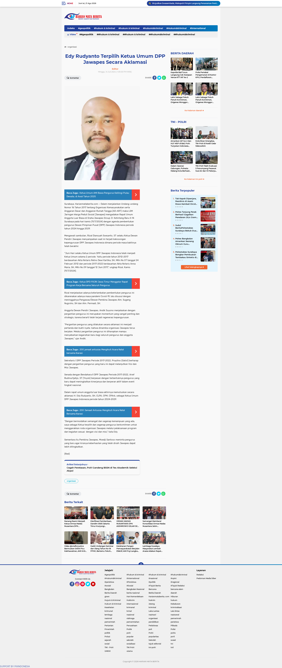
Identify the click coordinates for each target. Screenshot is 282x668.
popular (130, 636)
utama (129, 651)
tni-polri (152, 647)
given (107, 596)
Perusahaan (132, 625)
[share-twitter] (159, 78)
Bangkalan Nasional (135, 589)
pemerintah (110, 622)
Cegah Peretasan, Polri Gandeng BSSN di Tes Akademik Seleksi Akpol (102, 469)
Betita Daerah (155, 593)
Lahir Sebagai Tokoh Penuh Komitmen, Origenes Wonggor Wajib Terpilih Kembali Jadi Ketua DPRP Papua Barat (181, 100)
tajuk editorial (155, 644)
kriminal (152, 607)
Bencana (152, 589)
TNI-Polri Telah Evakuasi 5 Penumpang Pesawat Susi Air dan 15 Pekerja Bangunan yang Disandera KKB (206, 168)
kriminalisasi (176, 607)
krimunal (109, 611)
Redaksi (200, 575)
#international (198, 28)
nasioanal (175, 615)
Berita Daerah (111, 593)
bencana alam (177, 589)
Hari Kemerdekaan (135, 596)
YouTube (95, 587)
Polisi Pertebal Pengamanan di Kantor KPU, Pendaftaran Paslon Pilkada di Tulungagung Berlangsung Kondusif (205, 75)
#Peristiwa (131, 582)
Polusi (107, 636)
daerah (174, 593)
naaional (130, 615)
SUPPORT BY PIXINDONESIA (15, 666)
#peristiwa (109, 582)
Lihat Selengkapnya (194, 267)
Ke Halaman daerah (194, 110)
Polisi (173, 629)
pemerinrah (176, 618)
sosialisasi (131, 644)
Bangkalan (109, 589)
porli (173, 636)
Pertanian (109, 625)
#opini (173, 578)
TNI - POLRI (178, 122)
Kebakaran (175, 604)
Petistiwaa (153, 625)
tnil (172, 647)
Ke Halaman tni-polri (193, 179)
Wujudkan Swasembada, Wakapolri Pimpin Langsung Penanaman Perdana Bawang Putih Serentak (185, 3)
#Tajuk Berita (155, 586)
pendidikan (154, 622)
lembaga (108, 615)
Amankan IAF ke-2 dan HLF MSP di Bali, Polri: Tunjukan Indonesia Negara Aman (181, 143)
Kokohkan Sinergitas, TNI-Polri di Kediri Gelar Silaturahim (205, 143)
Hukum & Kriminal (113, 604)
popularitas (154, 636)
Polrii (151, 633)
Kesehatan (109, 607)
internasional (132, 604)
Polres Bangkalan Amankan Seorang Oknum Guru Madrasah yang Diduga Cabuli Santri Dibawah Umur (185, 241)
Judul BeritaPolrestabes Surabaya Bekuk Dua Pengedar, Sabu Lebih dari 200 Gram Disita (186, 228)
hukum (174, 600)
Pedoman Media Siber (206, 578)
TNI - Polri (109, 647)
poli (150, 629)
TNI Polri (130, 647)
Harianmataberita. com (159, 596)
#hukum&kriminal (153, 28)
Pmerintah (109, 629)
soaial (173, 640)
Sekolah (152, 640)
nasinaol (152, 615)
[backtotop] (141, 565)
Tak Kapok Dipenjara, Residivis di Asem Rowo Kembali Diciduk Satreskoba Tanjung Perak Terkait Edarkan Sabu (186, 201)
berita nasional (133, 593)
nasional (108, 618)
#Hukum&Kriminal (176, 28)
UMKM (107, 651)
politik (107, 633)
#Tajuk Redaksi (177, 586)
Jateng (152, 604)
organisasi (71, 481)
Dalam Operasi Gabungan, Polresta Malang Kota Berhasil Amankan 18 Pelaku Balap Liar (180, 168)
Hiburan (174, 596)
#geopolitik (84, 28)
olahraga (130, 618)
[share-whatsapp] (164, 78)
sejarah (108, 640)
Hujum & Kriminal (112, 600)
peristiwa (175, 622)
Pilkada (174, 625)
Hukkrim (131, 600)
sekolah (130, 640)
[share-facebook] (154, 78)
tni (172, 644)
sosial (107, 644)
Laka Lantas (154, 611)
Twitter (89, 587)
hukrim (152, 600)
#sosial (108, 586)
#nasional (153, 578)
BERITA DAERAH (182, 53)
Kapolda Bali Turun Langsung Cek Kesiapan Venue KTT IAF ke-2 (181, 74)
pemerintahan (133, 622)
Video (73, 34)
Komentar (74, 78)
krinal (129, 611)
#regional (175, 582)
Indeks (71, 28)
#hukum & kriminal (104, 28)
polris (173, 633)
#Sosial (130, 586)
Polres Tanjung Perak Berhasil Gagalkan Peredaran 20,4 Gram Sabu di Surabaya (185, 215)
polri (129, 633)
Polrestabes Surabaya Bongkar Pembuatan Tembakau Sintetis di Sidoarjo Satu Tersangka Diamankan (186, 255)
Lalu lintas (175, 611)
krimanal (131, 607)
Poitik (129, 629)
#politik (152, 582)
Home (70, 3)
